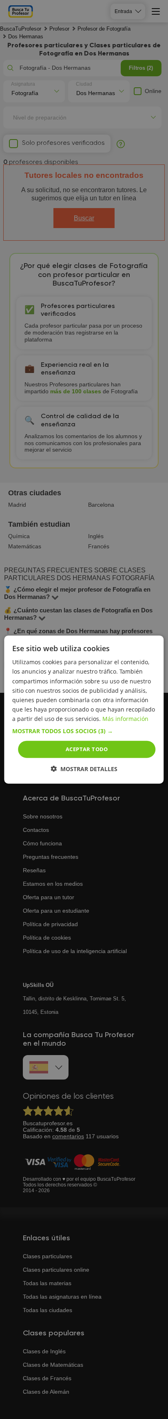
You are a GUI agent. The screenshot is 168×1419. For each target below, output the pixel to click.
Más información (125, 719)
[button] (83, 731)
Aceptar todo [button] (87, 749)
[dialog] (84, 710)
